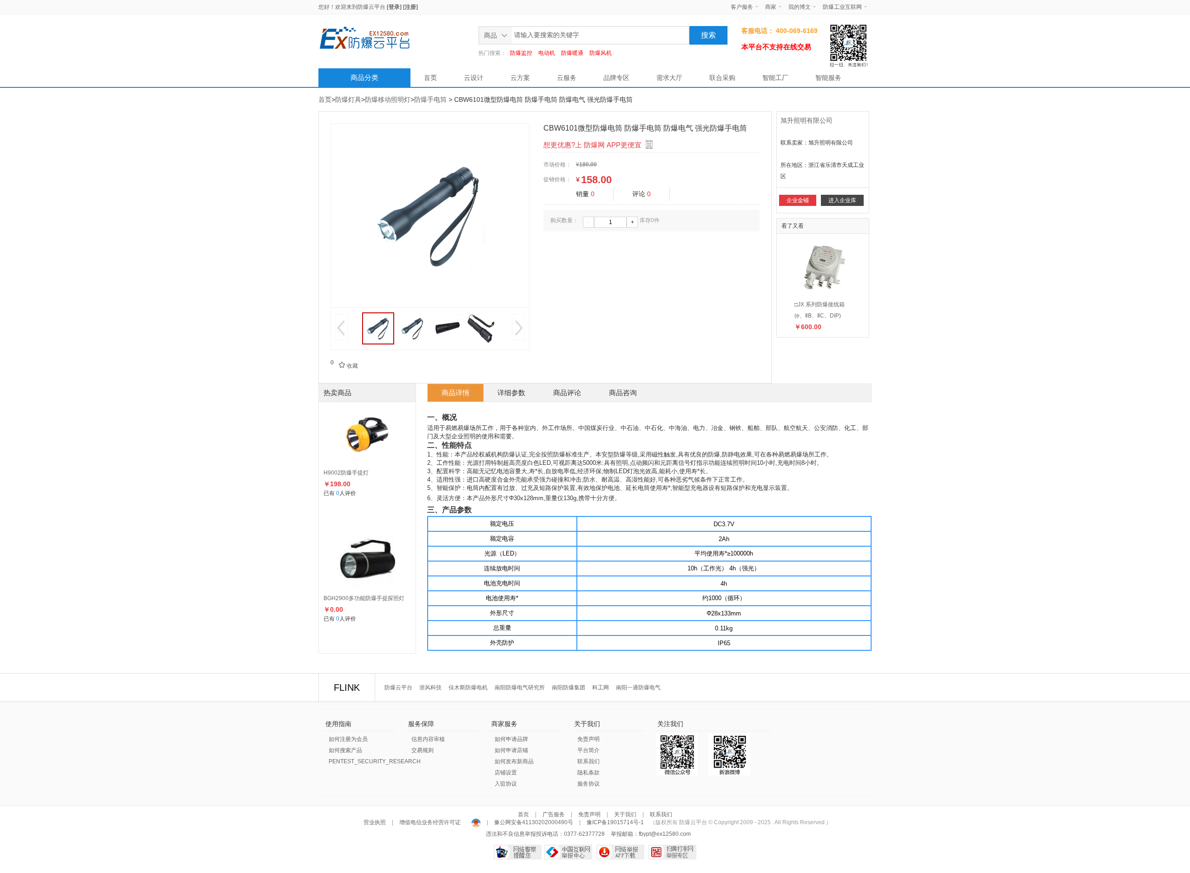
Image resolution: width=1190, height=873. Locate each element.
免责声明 (588, 739)
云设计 (473, 77)
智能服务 (828, 77)
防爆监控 (521, 53)
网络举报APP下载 (620, 852)
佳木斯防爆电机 (468, 687)
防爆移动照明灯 (387, 99)
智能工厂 (775, 77)
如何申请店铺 (511, 750)
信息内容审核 (428, 739)
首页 (430, 77)
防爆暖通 (572, 53)
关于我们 (625, 814)
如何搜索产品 (345, 750)
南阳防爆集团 (568, 687)
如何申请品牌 (511, 739)
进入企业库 (842, 200)
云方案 (520, 77)
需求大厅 (669, 77)
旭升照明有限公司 (806, 120)
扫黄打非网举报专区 (672, 852)
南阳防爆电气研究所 (520, 687)
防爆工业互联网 (842, 7)
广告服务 (553, 814)
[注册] (410, 7)
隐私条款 (588, 772)
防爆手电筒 (430, 99)
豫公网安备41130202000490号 (534, 822)
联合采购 (722, 77)
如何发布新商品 (514, 761)
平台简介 (588, 750)
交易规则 (422, 750)
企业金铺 (798, 200)
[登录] (394, 7)
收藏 (348, 366)
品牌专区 (616, 77)
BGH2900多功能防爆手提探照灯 (364, 598)
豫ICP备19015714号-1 (615, 822)
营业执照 (375, 822)
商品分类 (364, 77)
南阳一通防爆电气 (638, 687)
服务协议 (588, 783)
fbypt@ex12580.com (665, 834)
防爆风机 (600, 53)
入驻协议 (506, 783)
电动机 (546, 53)
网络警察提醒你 (518, 852)
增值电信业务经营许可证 (430, 822)
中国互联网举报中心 (568, 852)
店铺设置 (506, 772)
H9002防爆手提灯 (346, 473)
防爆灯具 (348, 99)
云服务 (566, 77)
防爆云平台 (371, 7)
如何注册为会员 (348, 739)
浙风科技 (430, 687)
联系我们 (588, 761)
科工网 (600, 687)
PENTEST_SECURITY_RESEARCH (375, 761)
